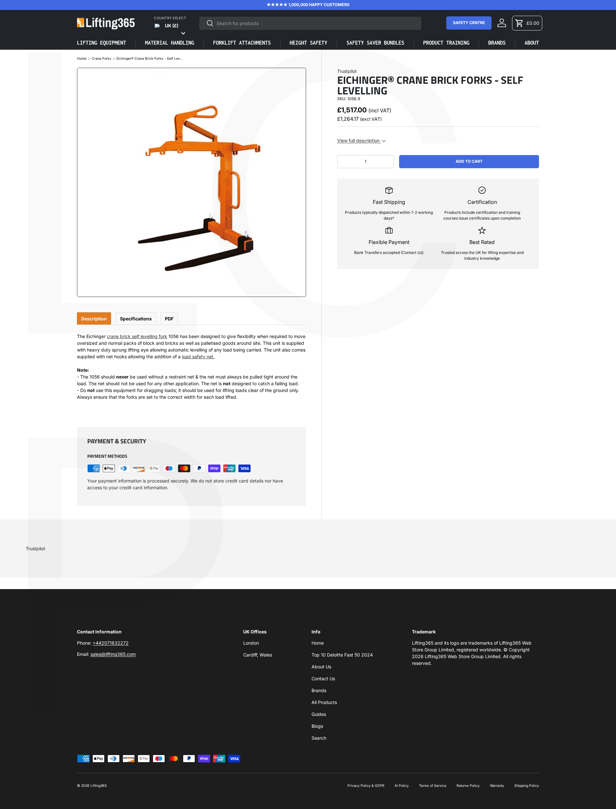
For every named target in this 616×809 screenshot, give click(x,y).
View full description (359, 140)
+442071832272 (111, 643)
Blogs (317, 726)
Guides (319, 714)
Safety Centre (469, 22)
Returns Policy (468, 786)
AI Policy (402, 786)
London (251, 643)
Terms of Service (432, 786)
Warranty (497, 786)
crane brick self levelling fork (137, 336)
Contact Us (323, 678)
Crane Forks (101, 59)
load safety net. (198, 356)
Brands (319, 690)
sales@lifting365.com (113, 654)
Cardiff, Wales (257, 654)
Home (81, 59)
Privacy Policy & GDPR (365, 786)
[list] (191, 182)
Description (94, 318)
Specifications (136, 318)
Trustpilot (347, 71)
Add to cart (469, 161)
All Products (324, 702)
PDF (169, 318)
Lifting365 (98, 786)
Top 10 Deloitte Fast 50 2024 (342, 654)
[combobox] (310, 23)
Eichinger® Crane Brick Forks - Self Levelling (150, 59)
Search (319, 738)
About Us (321, 666)
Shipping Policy (526, 786)
